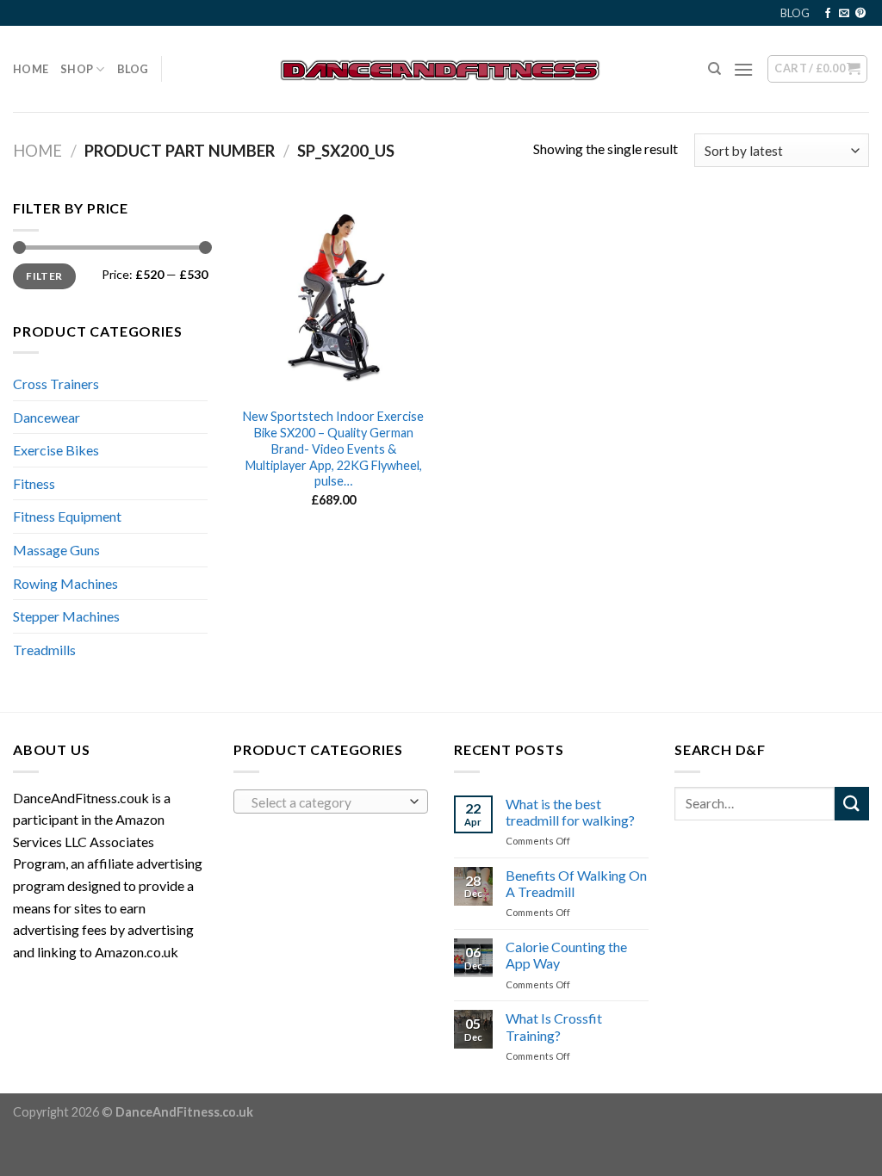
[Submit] (852, 803)
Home (30, 69)
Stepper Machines (66, 616)
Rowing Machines (65, 583)
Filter (44, 275)
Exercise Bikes (56, 450)
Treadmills (44, 649)
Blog (133, 69)
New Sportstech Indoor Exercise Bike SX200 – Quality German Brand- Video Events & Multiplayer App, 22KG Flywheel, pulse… (333, 448)
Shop (76, 69)
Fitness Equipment (67, 516)
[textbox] (327, 802)
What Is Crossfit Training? (554, 1026)
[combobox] (330, 801)
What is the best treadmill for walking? (570, 811)
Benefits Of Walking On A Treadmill (576, 883)
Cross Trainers (56, 383)
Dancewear (46, 417)
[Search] (714, 69)
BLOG (795, 13)
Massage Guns (56, 550)
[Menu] (743, 69)
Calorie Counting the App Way (566, 954)
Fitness (34, 483)
